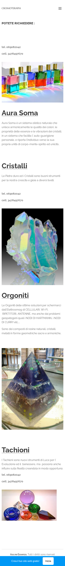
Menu (60, 8)
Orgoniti (15, 295)
